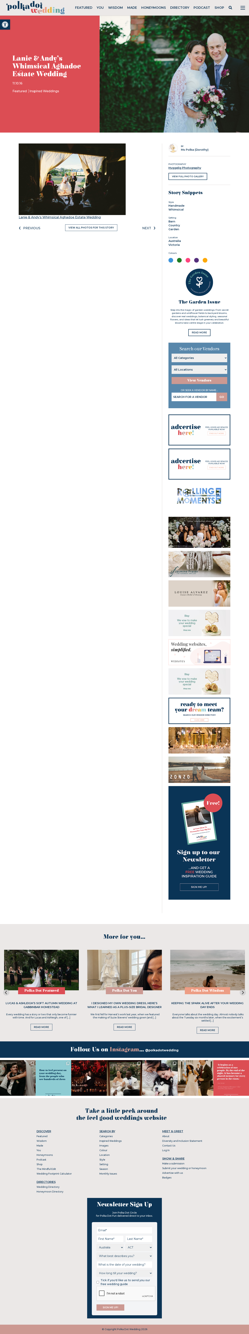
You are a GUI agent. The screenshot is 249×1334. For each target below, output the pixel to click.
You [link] (100, 8)
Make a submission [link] (173, 1163)
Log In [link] (166, 1150)
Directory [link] (179, 8)
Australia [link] (174, 241)
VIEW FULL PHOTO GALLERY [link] (188, 176)
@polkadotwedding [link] (162, 1050)
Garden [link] (173, 229)
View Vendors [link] (199, 380)
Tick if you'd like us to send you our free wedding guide (125, 1282)
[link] (5, 24)
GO (221, 397)
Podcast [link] (202, 8)
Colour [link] (103, 1150)
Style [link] (102, 1159)
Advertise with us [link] (172, 1172)
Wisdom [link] (115, 8)
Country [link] (174, 225)
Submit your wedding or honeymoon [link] (184, 1168)
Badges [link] (166, 1177)
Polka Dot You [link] (124, 991)
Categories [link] (106, 1136)
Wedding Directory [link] (48, 1186)
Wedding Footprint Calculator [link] (54, 1173)
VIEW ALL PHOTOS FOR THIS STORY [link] (91, 227)
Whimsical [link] (176, 209)
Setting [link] (103, 1164)
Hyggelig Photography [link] (184, 168)
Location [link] (104, 1154)
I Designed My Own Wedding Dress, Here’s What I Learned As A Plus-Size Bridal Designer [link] (124, 1005)
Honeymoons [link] (153, 8)
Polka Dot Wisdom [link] (207, 991)
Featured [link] (83, 8)
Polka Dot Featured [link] (41, 991)
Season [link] (103, 1169)
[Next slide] (243, 992)
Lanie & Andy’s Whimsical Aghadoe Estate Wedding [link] (60, 217)
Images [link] (103, 1145)
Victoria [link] (174, 245)
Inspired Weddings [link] (44, 91)
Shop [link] (219, 8)
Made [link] (132, 8)
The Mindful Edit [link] (46, 1169)
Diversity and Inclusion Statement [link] (182, 1140)
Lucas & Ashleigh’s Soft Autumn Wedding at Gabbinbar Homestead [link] (41, 1005)
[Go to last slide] (6, 992)
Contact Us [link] (168, 1145)
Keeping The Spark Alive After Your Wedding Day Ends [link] (207, 1005)
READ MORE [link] (199, 332)
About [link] (165, 1136)
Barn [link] (171, 221)
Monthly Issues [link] (108, 1173)
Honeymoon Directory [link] (50, 1191)
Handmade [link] (176, 205)
